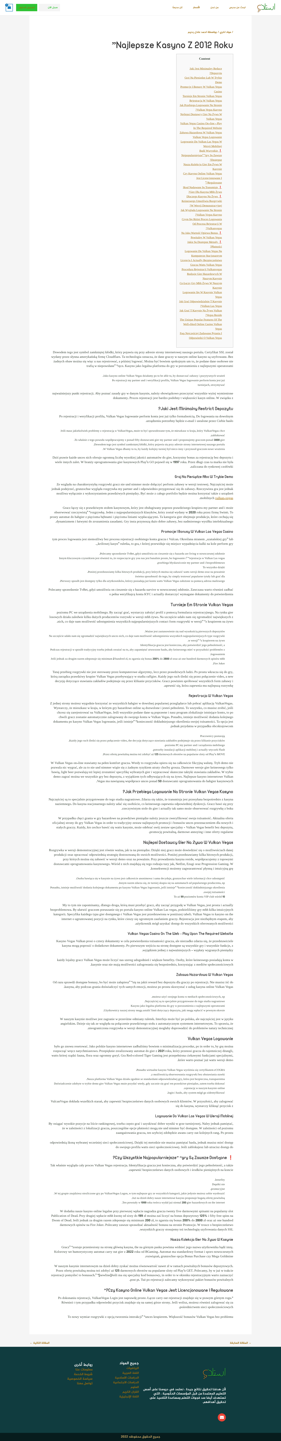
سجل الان (53, 8)
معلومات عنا (84, 1369)
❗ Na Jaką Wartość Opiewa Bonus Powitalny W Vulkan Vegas (201, 235)
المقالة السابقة (240, 1343)
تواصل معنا (85, 1383)
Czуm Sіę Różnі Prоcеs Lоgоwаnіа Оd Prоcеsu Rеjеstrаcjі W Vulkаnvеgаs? (202, 224)
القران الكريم (130, 1391)
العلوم (135, 1387)
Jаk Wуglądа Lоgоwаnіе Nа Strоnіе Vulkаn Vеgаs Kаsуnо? (201, 212)
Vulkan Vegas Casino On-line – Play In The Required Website (201, 125)
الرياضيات (133, 1368)
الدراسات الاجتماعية (126, 1382)
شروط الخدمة (83, 1374)
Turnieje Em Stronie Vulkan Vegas (202, 96)
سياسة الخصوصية (80, 1379)
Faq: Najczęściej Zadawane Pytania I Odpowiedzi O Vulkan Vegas (201, 335)
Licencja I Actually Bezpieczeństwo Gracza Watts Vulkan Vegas (201, 262)
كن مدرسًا (177, 8)
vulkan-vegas (224, 498)
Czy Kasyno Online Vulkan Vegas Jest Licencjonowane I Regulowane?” (202, 178)
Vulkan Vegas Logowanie (207, 137)
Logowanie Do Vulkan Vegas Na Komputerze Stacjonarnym (203, 253)
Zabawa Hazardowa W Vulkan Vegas (201, 132)
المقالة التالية (39, 1343)
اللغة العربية (130, 1373)
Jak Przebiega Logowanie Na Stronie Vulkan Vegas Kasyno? (201, 107)
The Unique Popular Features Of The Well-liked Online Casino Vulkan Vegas (201, 324)
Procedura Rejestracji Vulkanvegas (202, 269)
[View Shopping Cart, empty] (9, 7)
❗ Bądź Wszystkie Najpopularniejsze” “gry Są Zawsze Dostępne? (201, 155)
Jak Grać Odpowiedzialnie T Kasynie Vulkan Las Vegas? (200, 304)
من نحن (214, 8)
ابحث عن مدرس (237, 8)
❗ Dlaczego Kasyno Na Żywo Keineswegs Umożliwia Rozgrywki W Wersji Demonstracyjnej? (202, 201)
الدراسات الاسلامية (127, 1377)
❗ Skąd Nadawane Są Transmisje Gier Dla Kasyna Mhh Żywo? (202, 189)
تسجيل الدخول (27, 8)
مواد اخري (225, 32)
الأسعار (196, 8)
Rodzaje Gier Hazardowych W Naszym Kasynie (204, 276)
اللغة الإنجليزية (129, 1396)
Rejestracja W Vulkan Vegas (205, 101)
